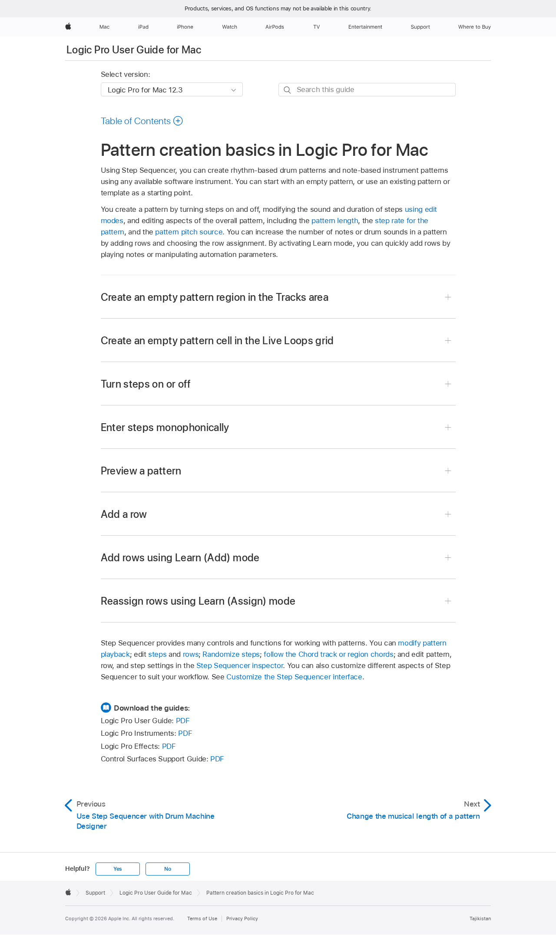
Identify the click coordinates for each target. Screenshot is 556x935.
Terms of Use (202, 918)
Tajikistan (480, 918)
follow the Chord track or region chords (328, 654)
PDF (183, 720)
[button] (142, 120)
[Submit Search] (287, 90)
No (167, 869)
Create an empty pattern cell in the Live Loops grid (217, 340)
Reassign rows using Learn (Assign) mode (198, 601)
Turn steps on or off (146, 384)
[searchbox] (367, 89)
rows (191, 654)
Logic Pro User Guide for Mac (133, 49)
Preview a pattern (141, 470)
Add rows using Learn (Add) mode (180, 557)
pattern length (334, 220)
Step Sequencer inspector (239, 665)
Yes (117, 869)
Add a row (124, 514)
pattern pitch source (188, 231)
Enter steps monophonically (165, 427)
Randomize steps (231, 654)
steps (157, 654)
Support (95, 893)
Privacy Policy (242, 918)
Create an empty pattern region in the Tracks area (215, 297)
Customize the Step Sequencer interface (294, 676)
